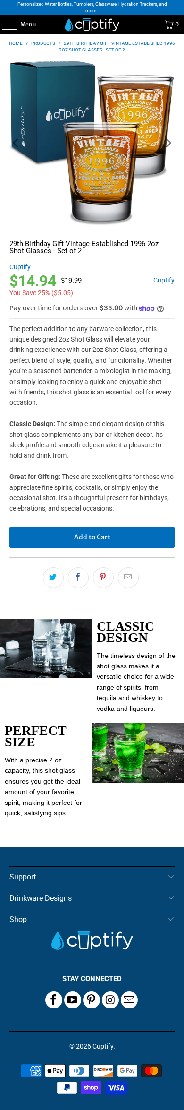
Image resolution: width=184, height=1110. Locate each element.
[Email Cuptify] (129, 999)
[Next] (167, 143)
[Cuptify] (92, 24)
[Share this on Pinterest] (103, 577)
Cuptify (20, 267)
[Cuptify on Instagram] (110, 999)
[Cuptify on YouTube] (72, 999)
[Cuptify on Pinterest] (91, 999)
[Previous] (16, 143)
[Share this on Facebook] (78, 577)
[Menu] (4, 24)
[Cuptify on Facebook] (53, 999)
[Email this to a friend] (128, 577)
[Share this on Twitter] (53, 577)
